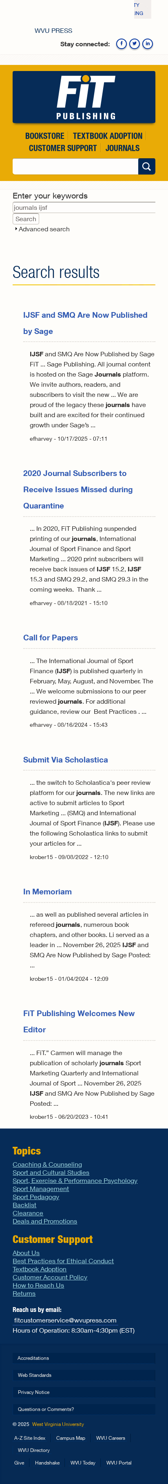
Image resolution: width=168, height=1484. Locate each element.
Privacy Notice (33, 1392)
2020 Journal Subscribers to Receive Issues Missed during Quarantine (78, 489)
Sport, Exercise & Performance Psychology (75, 1180)
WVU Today (83, 1463)
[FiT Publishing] (84, 97)
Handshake (47, 1463)
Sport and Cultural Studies (51, 1172)
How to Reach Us (38, 1285)
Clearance (28, 1213)
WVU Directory (34, 1450)
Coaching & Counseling (47, 1164)
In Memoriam (47, 891)
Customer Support (63, 148)
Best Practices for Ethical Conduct (63, 1260)
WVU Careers (110, 1438)
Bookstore (44, 136)
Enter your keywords (50, 195)
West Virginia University (58, 1424)
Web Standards (34, 1375)
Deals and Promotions (45, 1221)
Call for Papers (50, 637)
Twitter (134, 44)
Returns (24, 1293)
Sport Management (41, 1188)
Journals (122, 148)
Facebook (121, 44)
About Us (26, 1252)
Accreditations (33, 1358)
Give (19, 1463)
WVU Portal (119, 1463)
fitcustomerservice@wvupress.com (65, 1320)
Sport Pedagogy (36, 1196)
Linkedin (147, 44)
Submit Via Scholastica (65, 759)
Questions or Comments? (46, 1409)
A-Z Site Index (29, 1438)
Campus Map (70, 1438)
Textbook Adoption (107, 136)
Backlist (24, 1204)
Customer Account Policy (50, 1277)
